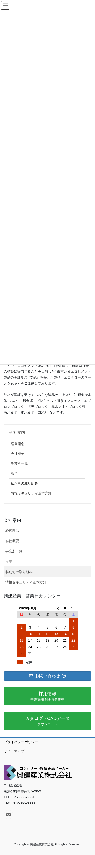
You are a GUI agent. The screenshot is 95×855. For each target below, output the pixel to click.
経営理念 (17, 444)
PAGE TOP (87, 824)
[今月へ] (64, 608)
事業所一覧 (19, 463)
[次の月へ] (73, 608)
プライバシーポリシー (21, 742)
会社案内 (17, 432)
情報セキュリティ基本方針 (31, 493)
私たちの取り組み (24, 483)
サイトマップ (14, 751)
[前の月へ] (56, 608)
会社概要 (17, 454)
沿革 (14, 473)
